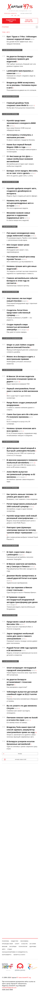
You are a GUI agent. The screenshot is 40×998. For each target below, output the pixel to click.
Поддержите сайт (11, 20)
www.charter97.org (25, 977)
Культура (24, 943)
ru (15, 15)
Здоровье (32, 946)
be (12, 15)
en (18, 15)
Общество (14, 941)
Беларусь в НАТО (19, 954)
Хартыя (20, 6)
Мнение (4, 946)
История (33, 943)
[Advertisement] (20, 853)
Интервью (13, 946)
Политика (5, 941)
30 (36, 732)
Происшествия (7, 943)
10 (19, 382)
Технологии (23, 946)
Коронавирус (7, 954)
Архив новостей (26, 13)
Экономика (24, 941)
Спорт (17, 943)
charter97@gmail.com (9, 987)
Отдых (9, 949)
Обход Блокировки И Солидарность (15, 952)
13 (28, 330)
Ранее (20, 753)
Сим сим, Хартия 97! (29, 20)
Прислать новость (10, 13)
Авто (3, 949)
